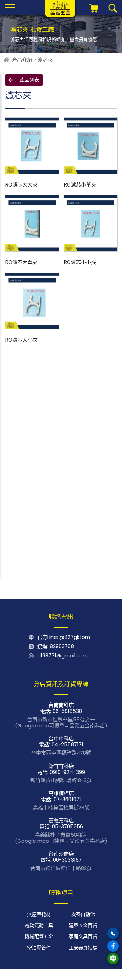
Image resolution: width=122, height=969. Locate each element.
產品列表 (29, 79)
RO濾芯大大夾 (21, 184)
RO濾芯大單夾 (21, 261)
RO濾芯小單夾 (80, 184)
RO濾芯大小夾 (21, 339)
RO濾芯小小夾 (80, 261)
